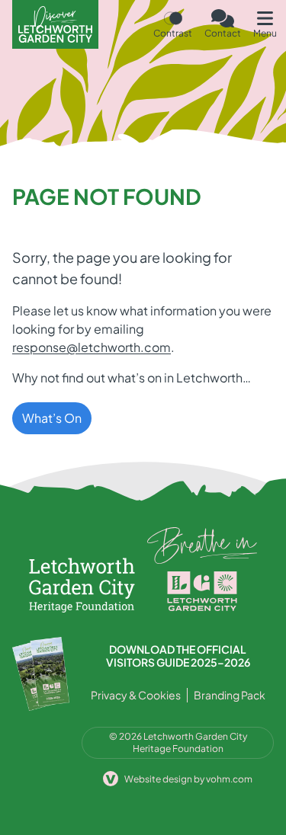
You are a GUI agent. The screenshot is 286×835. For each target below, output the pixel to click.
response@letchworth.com (91, 347)
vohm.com (229, 779)
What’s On (52, 418)
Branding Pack (229, 695)
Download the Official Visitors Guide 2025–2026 (178, 656)
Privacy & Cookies (136, 695)
